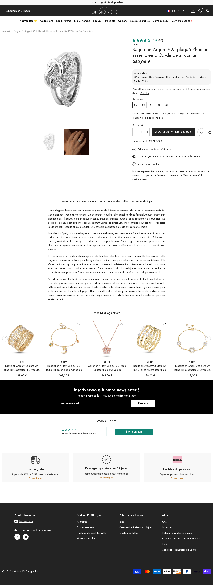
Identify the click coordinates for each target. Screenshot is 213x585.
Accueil (6, 31)
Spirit (21, 362)
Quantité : (138, 125)
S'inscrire (143, 403)
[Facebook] (17, 537)
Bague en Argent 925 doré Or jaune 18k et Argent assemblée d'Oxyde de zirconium (149, 368)
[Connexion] (193, 11)
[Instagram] (26, 537)
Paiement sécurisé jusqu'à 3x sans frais (181, 541)
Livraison (167, 527)
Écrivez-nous (26, 521)
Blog (121, 521)
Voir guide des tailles (151, 117)
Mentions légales (86, 538)
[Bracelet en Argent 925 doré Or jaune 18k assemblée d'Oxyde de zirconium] (64, 339)
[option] (62, 80)
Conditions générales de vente (179, 550)
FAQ (102, 201)
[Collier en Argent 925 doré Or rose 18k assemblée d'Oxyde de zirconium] (107, 339)
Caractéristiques (86, 201)
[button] (5, 338)
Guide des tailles (118, 201)
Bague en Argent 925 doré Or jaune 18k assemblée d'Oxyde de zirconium (21, 368)
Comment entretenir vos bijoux (136, 527)
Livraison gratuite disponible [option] (106, 2)
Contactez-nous (85, 527)
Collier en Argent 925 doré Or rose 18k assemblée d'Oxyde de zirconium (107, 368)
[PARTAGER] (208, 132)
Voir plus (144, 93)
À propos (82, 521)
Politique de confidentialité (91, 533)
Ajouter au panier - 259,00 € (173, 132)
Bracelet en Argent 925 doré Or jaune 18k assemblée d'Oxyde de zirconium (64, 368)
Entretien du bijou (142, 201)
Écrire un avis (134, 432)
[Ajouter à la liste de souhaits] (201, 132)
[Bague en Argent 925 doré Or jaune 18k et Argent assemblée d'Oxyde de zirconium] (150, 339)
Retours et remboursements (177, 533)
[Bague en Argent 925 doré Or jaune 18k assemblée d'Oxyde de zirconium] (21, 339)
